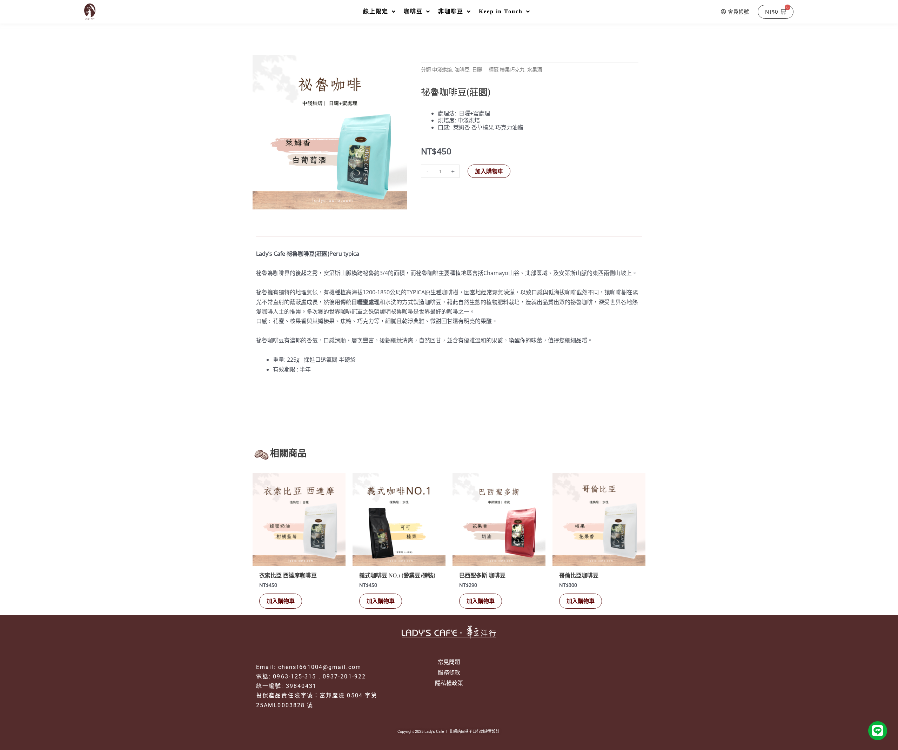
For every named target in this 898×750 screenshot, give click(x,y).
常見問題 (449, 662)
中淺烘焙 (442, 69)
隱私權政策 (449, 683)
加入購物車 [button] (281, 601)
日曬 (477, 69)
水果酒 (534, 69)
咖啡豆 (413, 11)
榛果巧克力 (512, 69)
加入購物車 (489, 171)
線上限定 (375, 11)
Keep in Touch (501, 11)
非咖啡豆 (450, 11)
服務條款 (449, 672)
